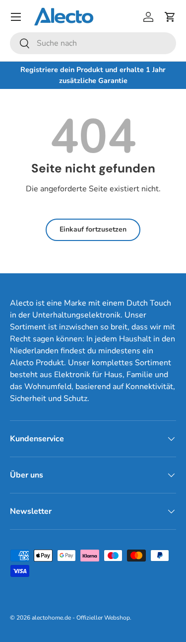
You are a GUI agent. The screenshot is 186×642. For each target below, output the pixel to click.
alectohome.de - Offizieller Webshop (81, 618)
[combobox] (93, 43)
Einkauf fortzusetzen (93, 229)
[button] (170, 17)
